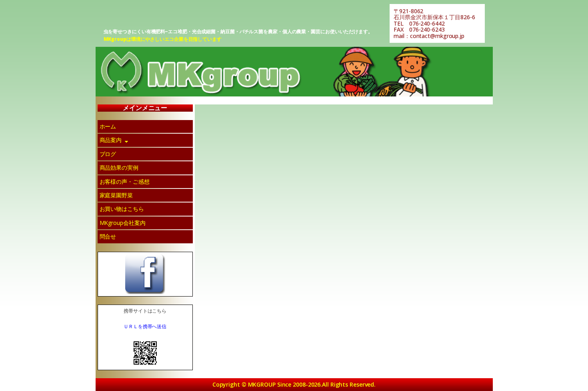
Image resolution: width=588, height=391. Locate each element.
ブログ (108, 154)
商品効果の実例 (119, 167)
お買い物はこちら (122, 209)
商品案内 (111, 140)
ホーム (108, 126)
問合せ (108, 236)
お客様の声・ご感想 (125, 181)
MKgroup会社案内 (123, 223)
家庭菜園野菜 (116, 195)
